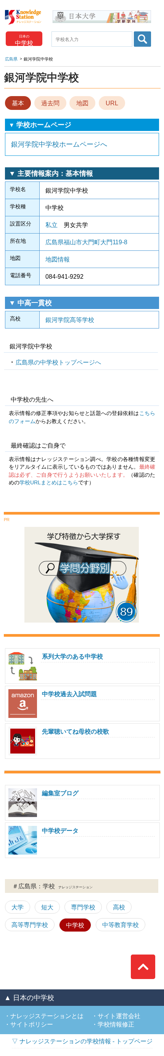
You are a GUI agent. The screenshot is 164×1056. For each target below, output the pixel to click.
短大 (47, 907)
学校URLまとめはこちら (48, 482)
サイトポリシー (31, 1024)
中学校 (75, 925)
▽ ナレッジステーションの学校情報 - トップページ (82, 1041)
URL (112, 103)
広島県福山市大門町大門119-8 (86, 242)
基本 (18, 103)
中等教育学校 (120, 924)
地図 (82, 103)
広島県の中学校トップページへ (58, 362)
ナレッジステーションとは (47, 1015)
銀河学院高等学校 (69, 319)
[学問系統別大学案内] (81, 529)
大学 (17, 907)
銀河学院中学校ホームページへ (59, 144)
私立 (51, 224)
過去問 (50, 103)
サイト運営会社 (119, 1015)
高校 (119, 907)
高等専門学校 (29, 924)
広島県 (11, 59)
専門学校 (83, 907)
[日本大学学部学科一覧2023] (102, 13)
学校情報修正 (116, 1024)
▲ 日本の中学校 (29, 998)
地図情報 (57, 259)
